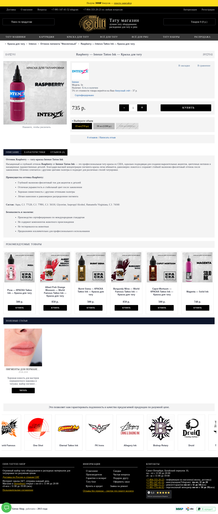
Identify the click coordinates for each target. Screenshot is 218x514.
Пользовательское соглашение (18, 490)
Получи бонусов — (109, 3)
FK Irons (109, 445)
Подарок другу (120, 478)
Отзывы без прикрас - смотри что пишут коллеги (108, 491)
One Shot (48, 445)
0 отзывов (92, 137)
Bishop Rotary (170, 445)
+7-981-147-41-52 (155, 482)
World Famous (17, 445)
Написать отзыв (107, 137)
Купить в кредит (94, 486)
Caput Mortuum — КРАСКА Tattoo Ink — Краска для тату (162, 291)
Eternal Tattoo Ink (78, 445)
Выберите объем (83, 120)
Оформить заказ (121, 481)
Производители (94, 474)
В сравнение (204, 65)
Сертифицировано (84, 95)
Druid (201, 445)
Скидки (117, 471)
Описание (12, 152)
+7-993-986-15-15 (155, 485)
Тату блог (91, 481)
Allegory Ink (139, 445)
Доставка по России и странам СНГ (21, 477)
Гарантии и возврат (96, 478)
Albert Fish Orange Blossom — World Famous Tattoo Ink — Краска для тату (55, 291)
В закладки (184, 65)
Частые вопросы (121, 474)
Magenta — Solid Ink (197, 291)
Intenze (75, 82)
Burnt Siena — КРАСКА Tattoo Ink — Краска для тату (91, 291)
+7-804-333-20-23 (155, 479)
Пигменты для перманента (23, 369)
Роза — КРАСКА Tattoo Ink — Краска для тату (19, 291)
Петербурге (19, 483)
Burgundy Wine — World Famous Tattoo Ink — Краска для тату (126, 291)
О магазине (92, 471)
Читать (23, 390)
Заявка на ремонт (119, 486)
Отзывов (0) (57, 152)
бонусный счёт (122, 90)
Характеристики (34, 152)
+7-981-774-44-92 (155, 487)
